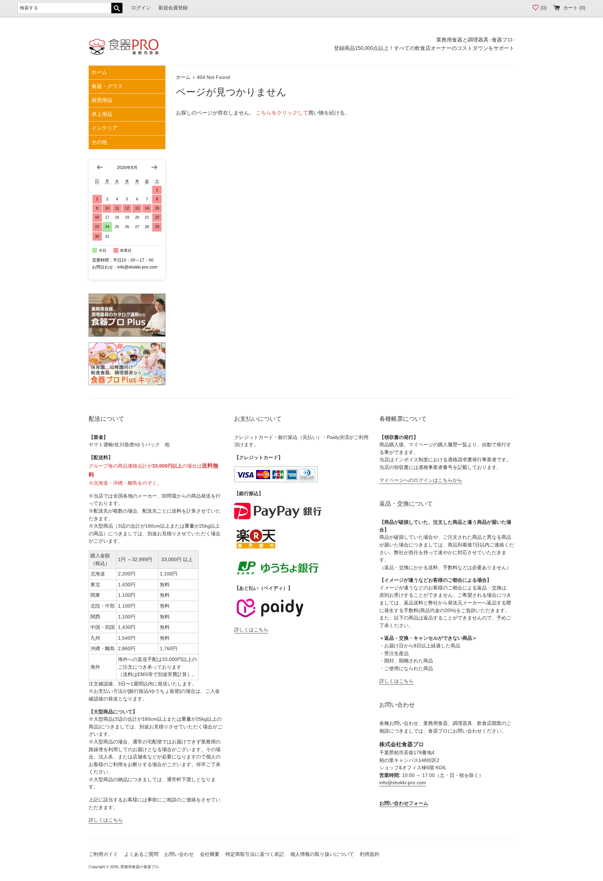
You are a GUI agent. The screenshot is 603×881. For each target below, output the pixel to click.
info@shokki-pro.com (402, 782)
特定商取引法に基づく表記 (254, 854)
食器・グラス (107, 86)
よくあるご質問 (141, 854)
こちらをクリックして (282, 113)
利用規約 (369, 854)
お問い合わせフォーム (403, 803)
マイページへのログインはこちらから (420, 480)
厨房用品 (101, 100)
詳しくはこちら (106, 820)
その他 (99, 142)
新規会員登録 (173, 7)
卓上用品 (101, 114)
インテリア (104, 128)
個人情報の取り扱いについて (322, 854)
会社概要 (209, 854)
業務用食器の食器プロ (139, 867)
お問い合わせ (179, 854)
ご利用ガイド (103, 854)
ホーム (99, 72)
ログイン (141, 7)
